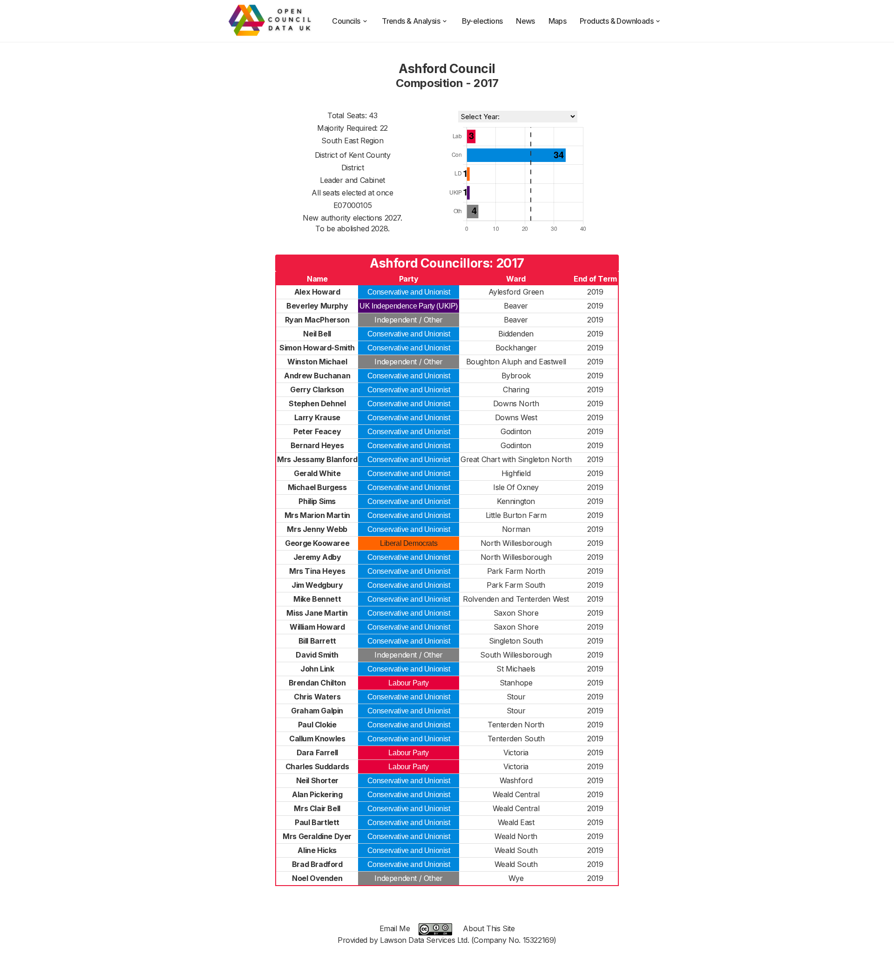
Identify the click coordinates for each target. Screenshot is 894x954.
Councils (346, 21)
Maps (558, 21)
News (525, 21)
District (352, 167)
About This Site (489, 928)
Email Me (394, 928)
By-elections (482, 21)
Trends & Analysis (411, 21)
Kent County (370, 155)
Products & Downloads (616, 21)
